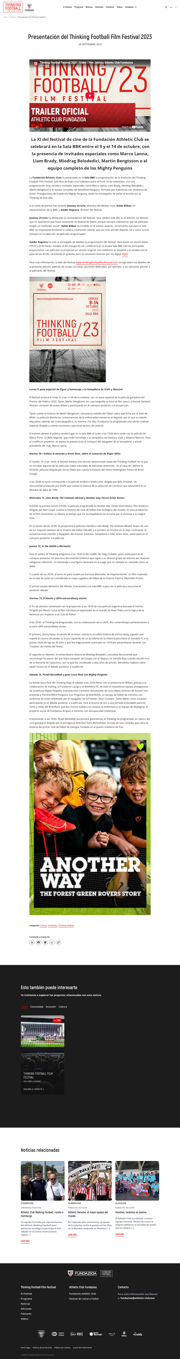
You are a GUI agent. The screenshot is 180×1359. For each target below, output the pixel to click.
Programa (78, 7)
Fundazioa (131, 7)
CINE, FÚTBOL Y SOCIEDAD (31, 1081)
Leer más (25, 1241)
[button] (33, 824)
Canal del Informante (82, 1347)
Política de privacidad (42, 1347)
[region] (90, 824)
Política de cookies (62, 1347)
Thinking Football (66, 925)
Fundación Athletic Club (82, 1293)
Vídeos (119, 7)
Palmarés (110, 7)
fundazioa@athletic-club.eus (138, 1298)
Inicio (6, 17)
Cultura (43, 925)
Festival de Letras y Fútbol (84, 1298)
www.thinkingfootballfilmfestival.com (97, 262)
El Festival (67, 7)
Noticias (89, 7)
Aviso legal (25, 1347)
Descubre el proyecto (34, 1089)
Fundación (52, 925)
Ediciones (99, 7)
